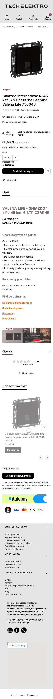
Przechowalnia (12, 567)
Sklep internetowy (23, 695)
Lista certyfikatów (13, 594)
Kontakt (8, 582)
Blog (7, 591)
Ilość (4, 152)
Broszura (7, 313)
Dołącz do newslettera (18, 475)
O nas (7, 579)
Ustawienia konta (13, 564)
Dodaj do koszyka (23, 171)
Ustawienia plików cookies (17, 543)
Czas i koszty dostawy (15, 546)
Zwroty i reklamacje (14, 549)
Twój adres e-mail (10, 468)
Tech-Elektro (7, 27)
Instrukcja (8, 318)
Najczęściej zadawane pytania (19, 585)
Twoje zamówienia (13, 561)
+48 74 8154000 (15, 620)
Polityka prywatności (15, 540)
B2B (7, 588)
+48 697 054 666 (33, 620)
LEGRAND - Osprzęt (25, 27)
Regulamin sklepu (13, 537)
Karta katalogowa (12, 308)
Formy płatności (12, 534)
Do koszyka (13, 450)
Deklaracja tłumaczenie (16, 302)
